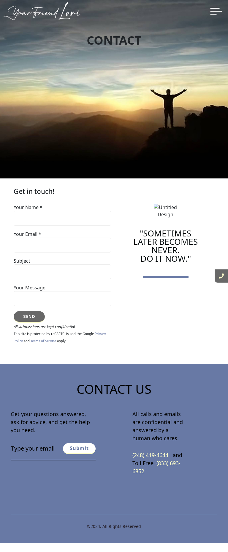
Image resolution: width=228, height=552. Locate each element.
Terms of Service (43, 341)
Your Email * (27, 234)
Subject (22, 261)
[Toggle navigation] (216, 11)
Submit (79, 448)
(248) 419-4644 (151, 455)
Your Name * (28, 207)
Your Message (29, 287)
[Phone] (221, 276)
